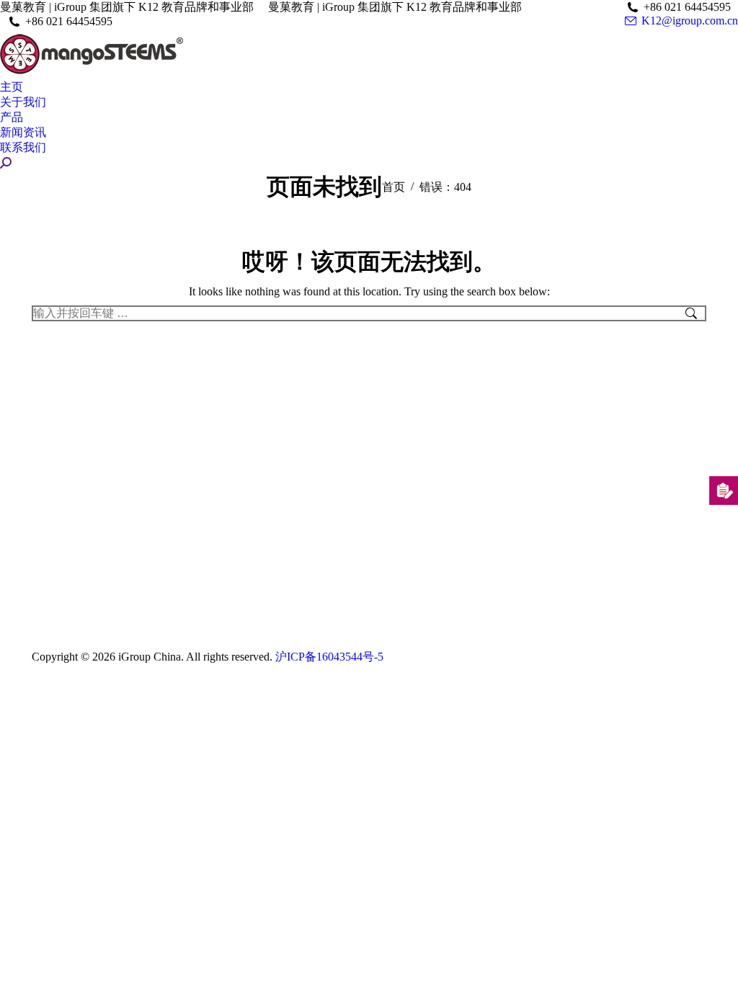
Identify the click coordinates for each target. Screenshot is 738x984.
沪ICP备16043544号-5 (329, 656)
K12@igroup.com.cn (689, 20)
